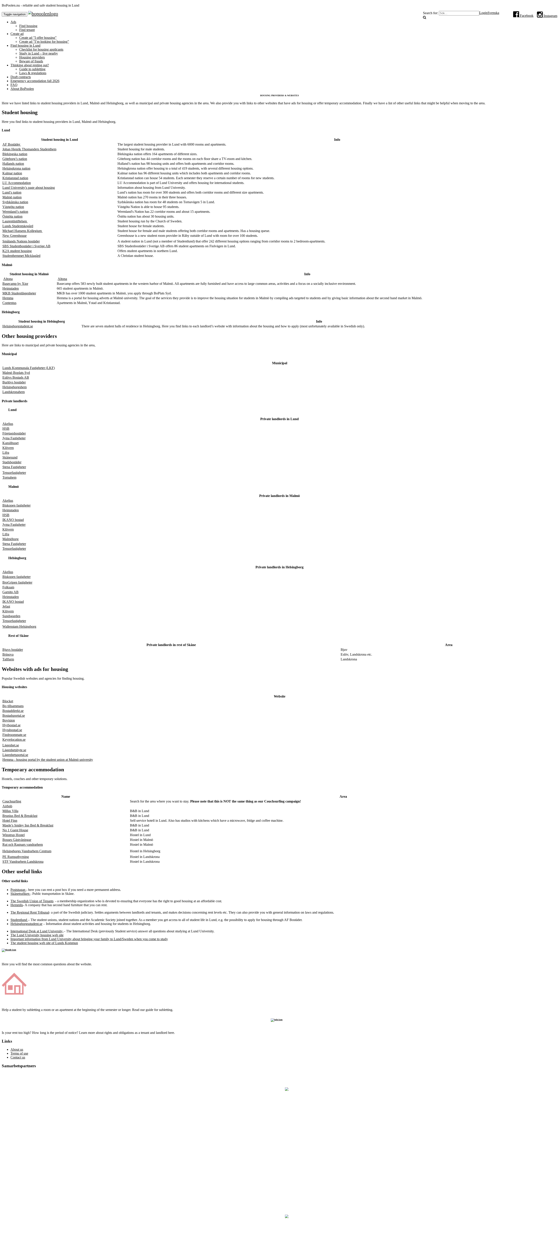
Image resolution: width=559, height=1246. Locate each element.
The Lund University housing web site (37, 935)
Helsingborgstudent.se (17, 326)
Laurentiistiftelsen (15, 221)
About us (16, 1049)
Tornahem (9, 477)
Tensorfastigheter (14, 472)
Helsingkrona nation (16, 168)
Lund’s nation (11, 192)
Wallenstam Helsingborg (19, 626)
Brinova (8, 654)
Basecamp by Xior (15, 283)
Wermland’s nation (15, 211)
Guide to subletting (32, 69)
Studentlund (19, 920)
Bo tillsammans (13, 706)
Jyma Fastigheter (14, 438)
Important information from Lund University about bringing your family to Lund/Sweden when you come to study (89, 939)
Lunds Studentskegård (17, 226)
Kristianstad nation (15, 178)
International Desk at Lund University (37, 931)
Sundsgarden (11, 616)
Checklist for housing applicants (41, 49)
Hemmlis (16, 905)
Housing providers (32, 57)
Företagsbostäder (14, 433)
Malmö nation (12, 197)
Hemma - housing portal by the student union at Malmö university (47, 759)
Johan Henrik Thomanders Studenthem (29, 149)
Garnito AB (10, 592)
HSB (5, 428)
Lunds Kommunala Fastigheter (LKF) (28, 368)
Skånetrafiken (20, 893)
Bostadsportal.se (13, 715)
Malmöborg (10, 539)
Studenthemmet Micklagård (21, 256)
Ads (13, 22)
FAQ (13, 85)
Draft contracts (20, 77)
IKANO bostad (13, 520)
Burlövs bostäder (14, 382)
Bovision (8, 720)
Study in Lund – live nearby (38, 53)
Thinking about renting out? (29, 65)
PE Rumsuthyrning (15, 857)
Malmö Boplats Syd (16, 373)
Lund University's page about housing (28, 187)
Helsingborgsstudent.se (26, 924)
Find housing (28, 26)
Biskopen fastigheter (16, 505)
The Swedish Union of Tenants (31, 901)
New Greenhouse (14, 235)
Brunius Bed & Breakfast (19, 816)
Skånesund (9, 457)
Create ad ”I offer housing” (38, 38)
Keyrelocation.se (14, 739)
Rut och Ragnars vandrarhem (22, 844)
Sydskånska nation (15, 202)
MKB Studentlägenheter (19, 293)
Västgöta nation (13, 207)
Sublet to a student (279, 999)
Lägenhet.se (10, 745)
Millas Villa (10, 811)
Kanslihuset (10, 443)
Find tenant (27, 30)
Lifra (5, 452)
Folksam (8, 587)
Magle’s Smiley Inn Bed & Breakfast (27, 825)
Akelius (7, 424)
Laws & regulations (32, 73)
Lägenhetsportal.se (15, 755)
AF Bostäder (11, 144)
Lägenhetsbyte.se (14, 750)
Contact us (17, 1057)
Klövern (8, 448)
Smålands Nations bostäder (21, 241)
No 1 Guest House (15, 830)
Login (483, 13)
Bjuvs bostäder (12, 649)
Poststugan (18, 890)
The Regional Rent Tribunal (29, 912)
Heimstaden (10, 288)
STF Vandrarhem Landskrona (22, 861)
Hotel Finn (9, 820)
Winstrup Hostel (13, 835)
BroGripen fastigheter (17, 582)
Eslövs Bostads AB (15, 377)
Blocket (7, 701)
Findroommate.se (14, 735)
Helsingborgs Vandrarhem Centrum (26, 851)
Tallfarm (8, 659)
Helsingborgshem (14, 387)
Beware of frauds (31, 61)
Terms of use (19, 1053)
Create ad (17, 34)
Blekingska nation (14, 154)
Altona (8, 279)
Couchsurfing (11, 801)
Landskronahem (13, 392)
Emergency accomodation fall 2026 (34, 81)
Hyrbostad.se (11, 725)
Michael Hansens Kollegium (22, 231)
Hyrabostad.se (12, 730)
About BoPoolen (22, 89)
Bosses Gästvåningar (16, 840)
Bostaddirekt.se (13, 711)
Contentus (9, 303)
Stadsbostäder (11, 462)
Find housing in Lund (25, 45)
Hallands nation (13, 163)
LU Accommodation (16, 183)
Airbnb (7, 806)
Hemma (7, 298)
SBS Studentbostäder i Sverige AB (26, 246)
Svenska (493, 13)
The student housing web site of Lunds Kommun (44, 943)
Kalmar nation (12, 173)
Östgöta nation (12, 216)
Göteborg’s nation (14, 159)
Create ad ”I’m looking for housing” (44, 41)
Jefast (6, 606)
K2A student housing (17, 251)
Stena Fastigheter (14, 467)
